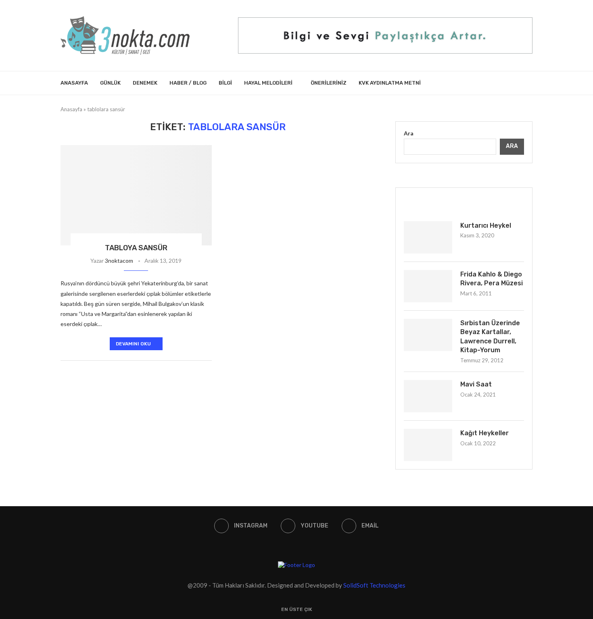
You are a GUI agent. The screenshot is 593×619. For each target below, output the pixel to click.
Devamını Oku (133, 344)
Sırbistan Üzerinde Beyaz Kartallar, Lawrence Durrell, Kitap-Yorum (490, 336)
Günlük (110, 83)
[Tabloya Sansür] (136, 195)
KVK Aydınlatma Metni (390, 83)
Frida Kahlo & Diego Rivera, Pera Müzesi (491, 278)
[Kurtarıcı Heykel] (428, 237)
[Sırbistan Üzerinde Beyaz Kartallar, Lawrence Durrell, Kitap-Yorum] (428, 335)
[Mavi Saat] (428, 396)
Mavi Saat (476, 384)
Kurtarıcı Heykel (485, 225)
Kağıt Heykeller (484, 433)
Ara (408, 133)
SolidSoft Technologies (374, 585)
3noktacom (119, 260)
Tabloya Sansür (136, 247)
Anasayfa (74, 83)
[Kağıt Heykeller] (428, 445)
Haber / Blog (188, 83)
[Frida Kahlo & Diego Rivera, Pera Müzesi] (428, 286)
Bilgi (225, 83)
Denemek (145, 83)
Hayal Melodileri (268, 83)
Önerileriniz (329, 83)
